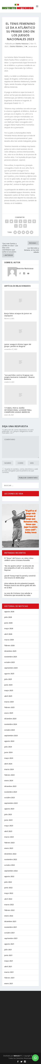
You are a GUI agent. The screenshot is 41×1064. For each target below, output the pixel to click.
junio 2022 (8, 888)
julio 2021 (8, 949)
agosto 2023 (9, 809)
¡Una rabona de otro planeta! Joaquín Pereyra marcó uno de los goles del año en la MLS (20, 585)
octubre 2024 (9, 730)
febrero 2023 (9, 843)
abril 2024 (8, 764)
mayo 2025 (8, 690)
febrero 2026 (9, 645)
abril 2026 (8, 634)
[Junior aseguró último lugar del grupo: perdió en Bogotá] (20, 331)
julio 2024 (8, 747)
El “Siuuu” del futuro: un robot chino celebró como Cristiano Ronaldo (18, 559)
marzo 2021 (9, 972)
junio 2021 (8, 955)
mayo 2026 (8, 628)
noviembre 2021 (10, 927)
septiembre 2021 (11, 938)
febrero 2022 (9, 910)
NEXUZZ (17, 1056)
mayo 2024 (8, 758)
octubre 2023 (9, 797)
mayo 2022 (8, 893)
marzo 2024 (9, 769)
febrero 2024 (9, 775)
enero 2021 (8, 983)
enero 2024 (8, 780)
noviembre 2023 (10, 792)
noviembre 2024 (10, 724)
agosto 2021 (9, 944)
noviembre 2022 (10, 859)
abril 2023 (8, 831)
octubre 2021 (9, 933)
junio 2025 (8, 685)
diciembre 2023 (10, 786)
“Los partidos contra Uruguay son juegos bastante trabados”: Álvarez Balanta (19, 377)
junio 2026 (8, 623)
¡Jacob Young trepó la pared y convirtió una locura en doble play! (20, 577)
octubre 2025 (9, 662)
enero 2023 (8, 848)
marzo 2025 (9, 702)
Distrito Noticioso (22, 43)
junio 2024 (8, 752)
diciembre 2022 (10, 854)
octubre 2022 (9, 865)
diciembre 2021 (10, 921)
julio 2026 (8, 617)
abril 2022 (8, 899)
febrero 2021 (9, 978)
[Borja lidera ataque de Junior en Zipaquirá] (20, 300)
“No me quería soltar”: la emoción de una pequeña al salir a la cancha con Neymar (19, 568)
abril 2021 (8, 966)
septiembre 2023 (11, 803)
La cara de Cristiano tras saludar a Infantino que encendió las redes (18, 594)
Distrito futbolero (16, 46)
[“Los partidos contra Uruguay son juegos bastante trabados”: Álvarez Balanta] (20, 362)
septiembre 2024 (11, 735)
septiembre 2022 (11, 871)
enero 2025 (8, 713)
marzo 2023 (9, 837)
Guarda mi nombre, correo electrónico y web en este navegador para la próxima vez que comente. (20, 470)
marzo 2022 (9, 904)
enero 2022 (8, 916)
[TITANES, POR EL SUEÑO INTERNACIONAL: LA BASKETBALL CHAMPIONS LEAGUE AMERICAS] (20, 395)
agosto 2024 (9, 741)
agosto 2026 (9, 611)
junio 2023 (8, 820)
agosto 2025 (9, 674)
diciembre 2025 (10, 651)
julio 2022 (8, 882)
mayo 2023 (8, 826)
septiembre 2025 (11, 668)
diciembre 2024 (10, 719)
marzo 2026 (9, 640)
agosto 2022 (9, 876)
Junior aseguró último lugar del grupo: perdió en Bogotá (17, 345)
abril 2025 (8, 696)
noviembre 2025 (10, 657)
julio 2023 (8, 814)
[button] (35, 1057)
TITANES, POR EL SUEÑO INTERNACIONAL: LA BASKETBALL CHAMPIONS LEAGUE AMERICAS (18, 410)
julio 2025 (8, 679)
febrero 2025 (9, 707)
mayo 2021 (8, 961)
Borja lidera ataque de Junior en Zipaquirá (18, 314)
